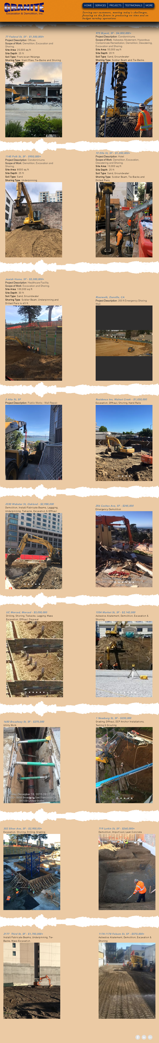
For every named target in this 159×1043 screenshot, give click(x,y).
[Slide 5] (39, 584)
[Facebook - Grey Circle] (137, 1037)
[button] (100, 5)
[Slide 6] (42, 584)
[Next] (148, 443)
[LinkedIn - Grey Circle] (144, 1037)
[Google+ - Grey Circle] (150, 1037)
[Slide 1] (119, 476)
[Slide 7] (135, 692)
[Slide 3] (126, 476)
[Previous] (100, 443)
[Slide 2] (122, 476)
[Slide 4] (129, 476)
